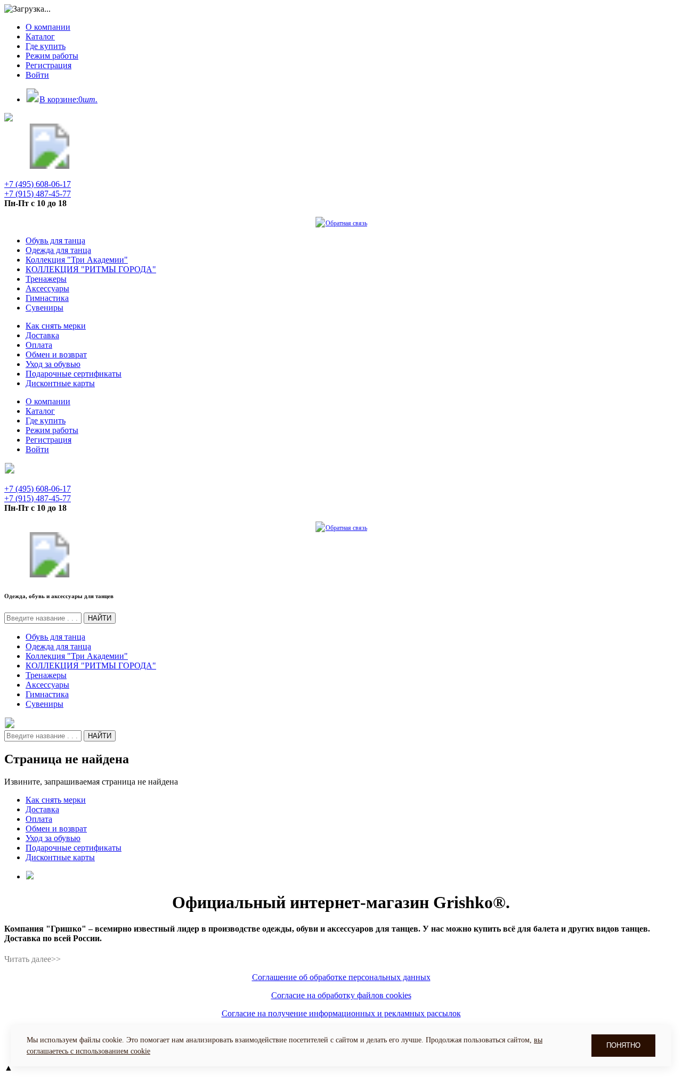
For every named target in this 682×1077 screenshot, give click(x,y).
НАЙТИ (99, 618)
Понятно (623, 1045)
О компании (48, 26)
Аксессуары (47, 288)
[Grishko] (49, 165)
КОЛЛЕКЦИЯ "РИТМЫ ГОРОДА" (91, 269)
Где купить (46, 46)
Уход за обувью (53, 364)
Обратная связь (346, 223)
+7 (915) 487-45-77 (37, 193)
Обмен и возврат (56, 354)
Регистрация (48, 65)
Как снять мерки (56, 325)
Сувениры (44, 307)
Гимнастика (47, 298)
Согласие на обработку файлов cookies (341, 995)
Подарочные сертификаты (73, 373)
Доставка (42, 335)
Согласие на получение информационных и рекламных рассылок (341, 1013)
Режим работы (52, 55)
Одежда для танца (58, 250)
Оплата (39, 344)
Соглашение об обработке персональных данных (341, 977)
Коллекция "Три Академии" (77, 259)
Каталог (40, 36)
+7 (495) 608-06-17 (37, 184)
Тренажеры (46, 278)
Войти (37, 74)
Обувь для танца (55, 240)
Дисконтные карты (60, 383)
